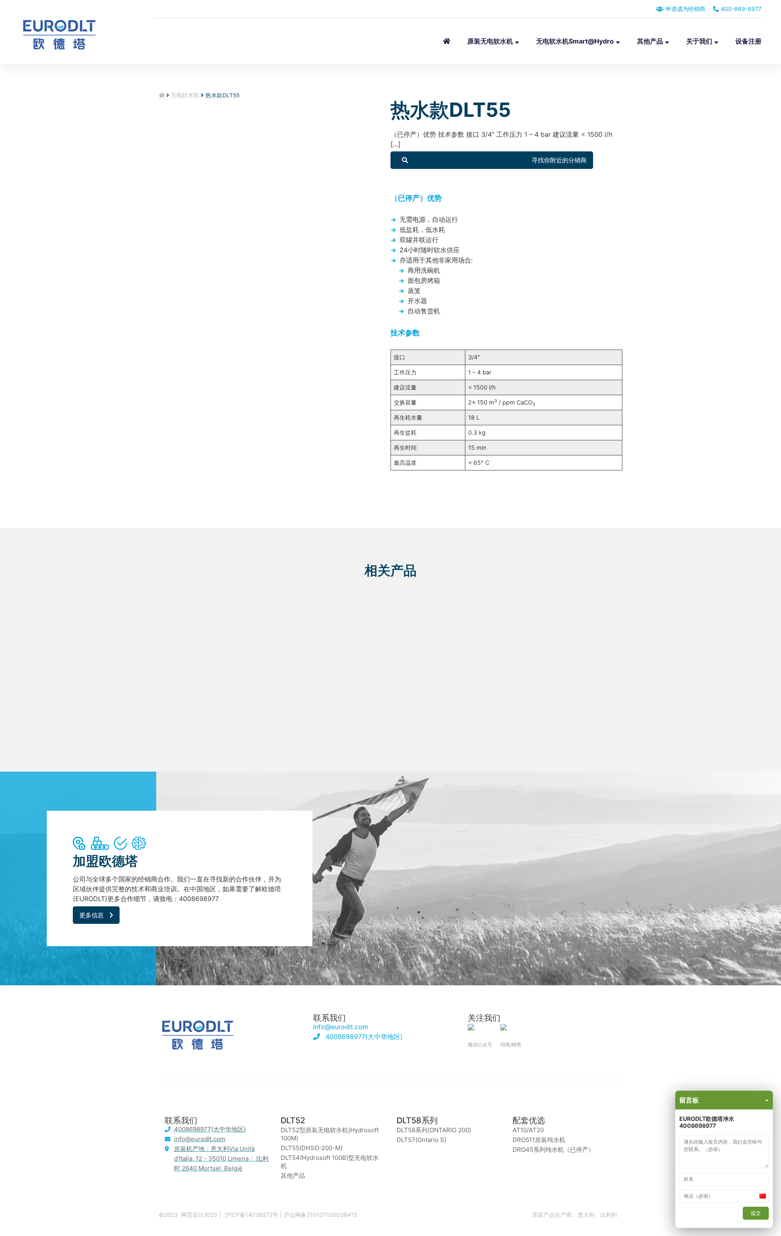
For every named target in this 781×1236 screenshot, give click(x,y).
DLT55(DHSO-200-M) (312, 1148)
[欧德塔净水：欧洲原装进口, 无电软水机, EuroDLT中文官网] (59, 41)
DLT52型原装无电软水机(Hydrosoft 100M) (330, 1134)
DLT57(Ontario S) (421, 1140)
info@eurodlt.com (340, 1027)
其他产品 (650, 41)
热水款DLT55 (450, 110)
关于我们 (699, 41)
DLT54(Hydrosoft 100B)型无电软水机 (330, 1162)
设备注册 (748, 41)
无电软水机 (185, 95)
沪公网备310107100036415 (321, 1214)
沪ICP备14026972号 (251, 1214)
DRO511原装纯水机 (539, 1140)
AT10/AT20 (528, 1130)
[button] (491, 160)
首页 (446, 41)
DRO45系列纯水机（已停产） (553, 1149)
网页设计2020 (199, 1214)
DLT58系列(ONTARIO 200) (434, 1130)
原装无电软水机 (490, 41)
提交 (756, 1213)
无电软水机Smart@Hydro (575, 41)
